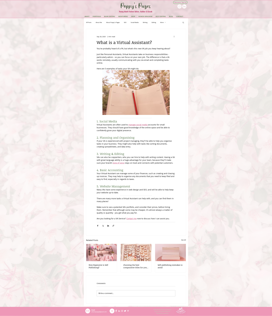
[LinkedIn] (184, 6)
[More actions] (174, 36)
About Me (99, 22)
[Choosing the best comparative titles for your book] (136, 252)
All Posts (88, 22)
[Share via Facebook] (98, 226)
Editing (154, 22)
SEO (125, 22)
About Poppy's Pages (113, 22)
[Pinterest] (128, 311)
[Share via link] (113, 226)
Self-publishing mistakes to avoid (170, 266)
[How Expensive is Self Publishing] (101, 252)
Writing (145, 22)
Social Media (135, 22)
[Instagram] (179, 6)
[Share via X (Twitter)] (103, 226)
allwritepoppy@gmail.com (99, 312)
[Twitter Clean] (125, 311)
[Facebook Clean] (116, 311)
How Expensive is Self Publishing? (98, 266)
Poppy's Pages (136, 5)
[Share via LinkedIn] (108, 226)
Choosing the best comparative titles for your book (135, 266)
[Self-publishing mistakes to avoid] (170, 252)
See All (183, 240)
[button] (183, 22)
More (162, 22)
